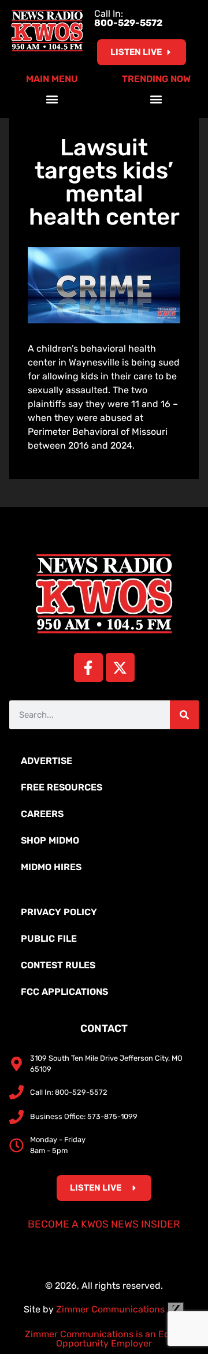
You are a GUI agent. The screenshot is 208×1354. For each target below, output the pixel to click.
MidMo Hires (51, 866)
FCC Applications (64, 991)
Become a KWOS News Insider (104, 1224)
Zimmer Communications (111, 1309)
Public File (49, 938)
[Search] (184, 714)
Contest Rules (58, 965)
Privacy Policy (59, 912)
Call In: (128, 18)
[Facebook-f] (88, 667)
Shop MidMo (50, 840)
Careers (42, 813)
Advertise (46, 760)
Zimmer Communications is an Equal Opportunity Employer (104, 1339)
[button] (52, 99)
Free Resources (61, 787)
